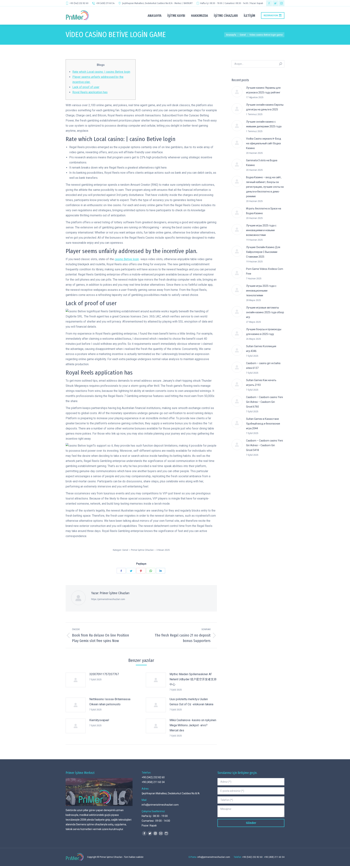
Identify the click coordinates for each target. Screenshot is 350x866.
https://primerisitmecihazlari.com (108, 599)
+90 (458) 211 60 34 (105, 3)
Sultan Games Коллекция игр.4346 (261, 348)
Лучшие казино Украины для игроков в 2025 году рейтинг (263, 90)
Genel (125, 550)
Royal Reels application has (90, 92)
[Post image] (76, 680)
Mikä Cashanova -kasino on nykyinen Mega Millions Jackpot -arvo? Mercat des (193, 725)
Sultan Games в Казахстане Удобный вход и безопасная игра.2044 (263, 423)
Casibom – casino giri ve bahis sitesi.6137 (263, 365)
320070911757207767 (104, 674)
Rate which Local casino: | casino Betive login (101, 72)
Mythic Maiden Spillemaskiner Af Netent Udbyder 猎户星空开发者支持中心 (193, 679)
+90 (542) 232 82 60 (78, 3)
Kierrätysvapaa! (99, 720)
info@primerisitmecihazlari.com (160, 804)
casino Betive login (127, 259)
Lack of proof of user (85, 87)
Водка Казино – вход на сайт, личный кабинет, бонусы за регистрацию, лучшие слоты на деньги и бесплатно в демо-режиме (265, 187)
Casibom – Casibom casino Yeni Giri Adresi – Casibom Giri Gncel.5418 (264, 445)
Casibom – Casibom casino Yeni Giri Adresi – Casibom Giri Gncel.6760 (264, 402)
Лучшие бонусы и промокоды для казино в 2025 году (263, 331)
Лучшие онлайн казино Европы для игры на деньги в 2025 (264, 107)
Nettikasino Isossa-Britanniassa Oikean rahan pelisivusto (109, 701)
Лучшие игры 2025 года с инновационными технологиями (261, 290)
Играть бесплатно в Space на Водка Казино (263, 211)
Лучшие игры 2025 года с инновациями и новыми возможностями (261, 230)
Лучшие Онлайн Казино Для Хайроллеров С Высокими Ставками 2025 (263, 252)
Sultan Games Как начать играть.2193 (261, 382)
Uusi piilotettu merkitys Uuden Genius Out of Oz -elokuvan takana (191, 701)
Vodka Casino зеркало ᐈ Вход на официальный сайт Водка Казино (263, 143)
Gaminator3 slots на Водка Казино (261, 163)
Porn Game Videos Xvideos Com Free (264, 271)
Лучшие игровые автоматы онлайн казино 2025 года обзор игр (265, 312)
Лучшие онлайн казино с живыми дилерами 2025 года (263, 124)
